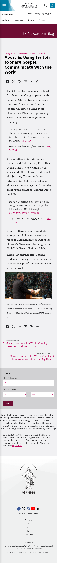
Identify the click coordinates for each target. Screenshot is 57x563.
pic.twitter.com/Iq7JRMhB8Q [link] (24, 212)
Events (31, 20)
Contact (42, 20)
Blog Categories (10, 378)
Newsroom (7, 15)
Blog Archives (9, 389)
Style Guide (17, 445)
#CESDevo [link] (25, 140)
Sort (8, 403)
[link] (8, 326)
